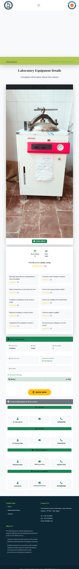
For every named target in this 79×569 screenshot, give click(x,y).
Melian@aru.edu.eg (39, 464)
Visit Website (48, 361)
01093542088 (61, 422)
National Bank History (14, 510)
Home (9, 506)
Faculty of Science (67, 62)
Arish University (55, 62)
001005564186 (61, 486)
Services (10, 514)
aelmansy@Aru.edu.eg (39, 485)
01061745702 (61, 443)
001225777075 (61, 464)
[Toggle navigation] (38, 5)
